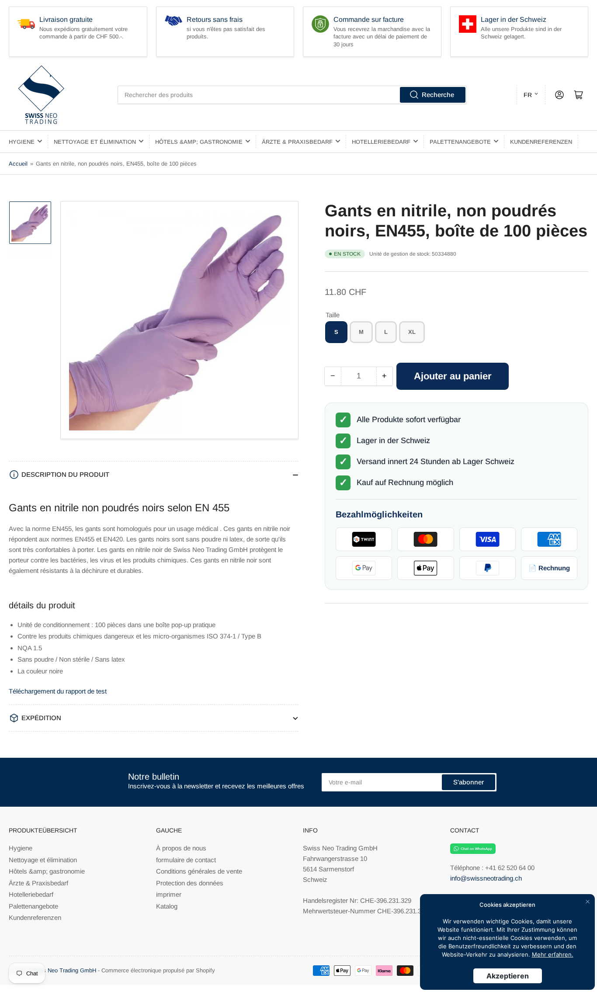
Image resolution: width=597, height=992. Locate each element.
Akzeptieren (507, 975)
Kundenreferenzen (541, 142)
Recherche (438, 94)
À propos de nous (181, 848)
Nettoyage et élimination (95, 142)
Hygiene (22, 142)
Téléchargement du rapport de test (58, 691)
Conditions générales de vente (199, 871)
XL (412, 332)
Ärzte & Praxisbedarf (297, 142)
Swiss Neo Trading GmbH (63, 970)
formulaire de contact (186, 860)
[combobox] (292, 95)
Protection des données (189, 883)
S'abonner (468, 782)
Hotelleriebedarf (381, 142)
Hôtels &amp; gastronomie (199, 142)
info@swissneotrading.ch (486, 878)
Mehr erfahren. (552, 954)
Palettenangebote (460, 142)
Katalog (166, 906)
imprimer (168, 894)
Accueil (18, 163)
